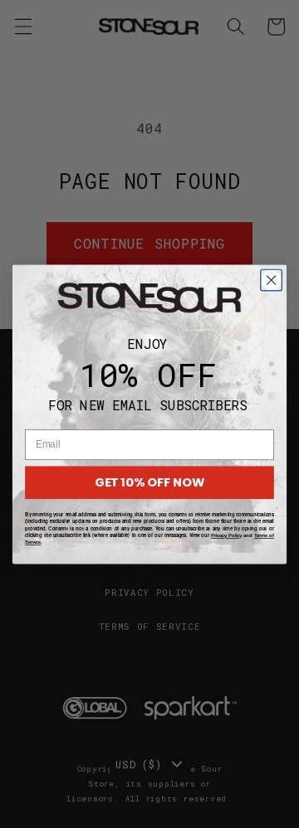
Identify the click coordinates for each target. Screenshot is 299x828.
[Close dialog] (271, 280)
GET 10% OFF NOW (149, 482)
